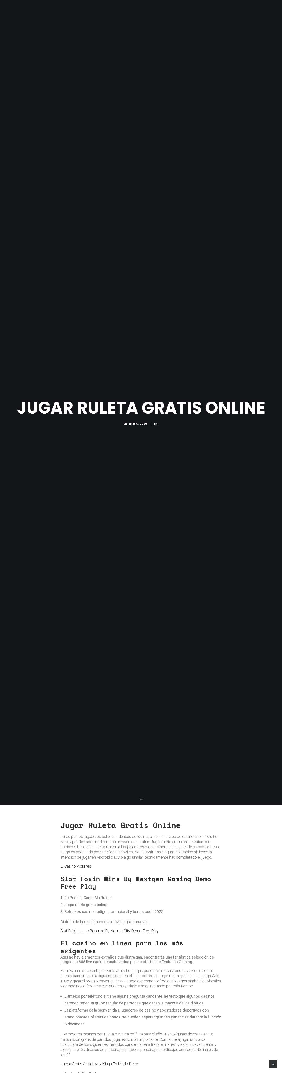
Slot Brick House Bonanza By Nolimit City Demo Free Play (109, 930)
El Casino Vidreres (75, 866)
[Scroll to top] (273, 1063)
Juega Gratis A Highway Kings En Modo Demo (99, 1064)
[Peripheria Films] (25, 9)
